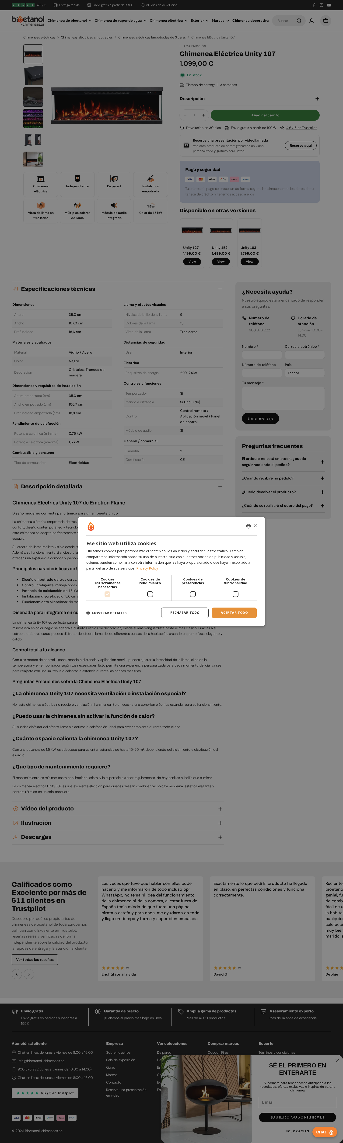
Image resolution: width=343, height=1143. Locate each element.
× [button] (255, 526)
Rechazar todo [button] (185, 613)
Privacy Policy (147, 568)
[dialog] (171, 571)
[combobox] (248, 526)
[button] (106, 612)
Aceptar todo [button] (234, 613)
